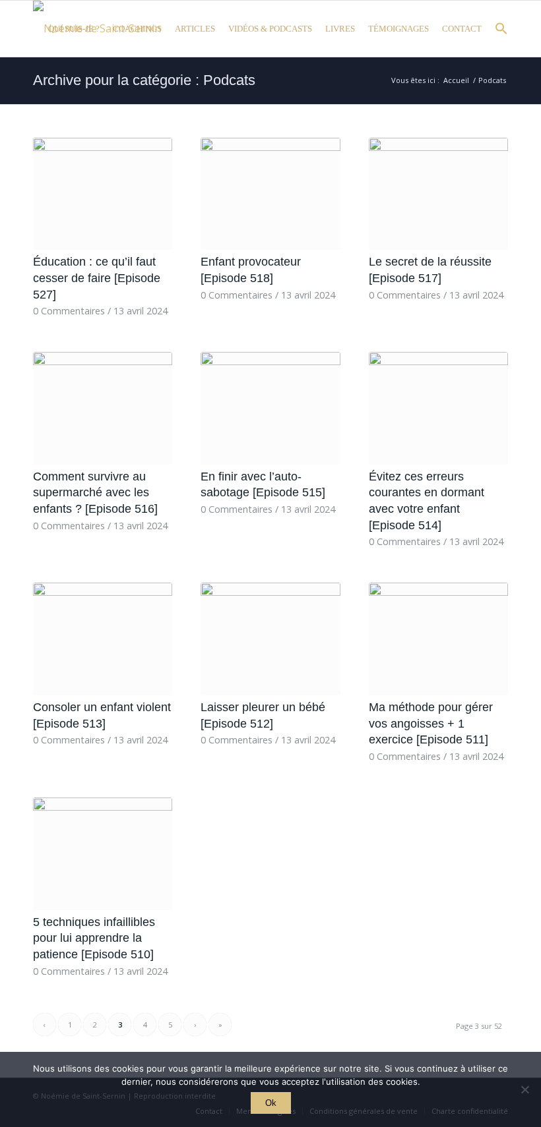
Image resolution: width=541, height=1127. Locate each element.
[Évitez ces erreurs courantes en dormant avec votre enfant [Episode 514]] (438, 408)
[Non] (524, 1089)
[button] (498, 32)
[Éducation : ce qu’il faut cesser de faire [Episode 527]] (102, 194)
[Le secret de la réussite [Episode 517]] (438, 194)
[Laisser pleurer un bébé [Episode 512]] (270, 639)
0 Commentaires (69, 310)
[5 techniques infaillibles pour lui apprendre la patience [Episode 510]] (102, 853)
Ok (270, 1103)
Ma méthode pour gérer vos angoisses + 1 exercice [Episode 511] (431, 723)
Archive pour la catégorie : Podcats (144, 80)
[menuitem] (74, 29)
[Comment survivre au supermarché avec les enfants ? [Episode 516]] (102, 408)
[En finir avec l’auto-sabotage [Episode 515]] (270, 408)
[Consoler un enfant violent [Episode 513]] (102, 639)
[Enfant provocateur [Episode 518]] (270, 194)
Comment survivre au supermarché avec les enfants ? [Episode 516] (95, 492)
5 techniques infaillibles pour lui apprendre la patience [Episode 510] (94, 938)
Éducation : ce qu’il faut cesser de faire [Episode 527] (96, 278)
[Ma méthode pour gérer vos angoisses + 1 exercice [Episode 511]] (438, 639)
